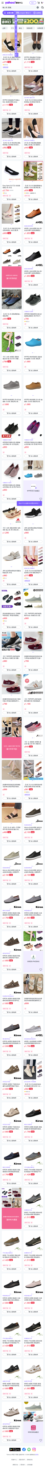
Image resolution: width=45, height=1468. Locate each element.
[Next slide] (20, 42)
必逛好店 (16, 38)
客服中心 (14, 1460)
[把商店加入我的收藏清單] (40, 499)
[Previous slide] (3, 42)
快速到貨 (16, 26)
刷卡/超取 (16, 42)
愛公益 (16, 51)
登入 (32, 3)
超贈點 (38, 13)
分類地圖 (29, 1465)
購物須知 (30, 1460)
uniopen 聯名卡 (25, 13)
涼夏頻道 (16, 34)
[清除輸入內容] (38, 7)
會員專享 (16, 47)
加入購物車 (12, 71)
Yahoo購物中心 (14, 2)
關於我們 (22, 1460)
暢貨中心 (16, 21)
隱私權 (23, 1465)
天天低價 (16, 30)
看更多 (16, 55)
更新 (36, 1454)
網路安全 (15, 1465)
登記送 (16, 17)
